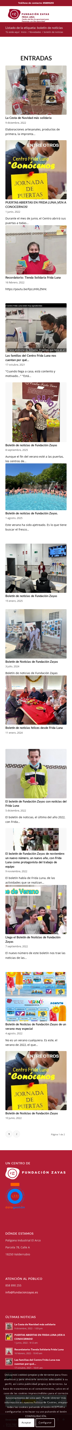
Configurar (45, 1422)
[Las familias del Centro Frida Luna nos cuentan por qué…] (36, 327)
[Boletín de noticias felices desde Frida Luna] (36, 700)
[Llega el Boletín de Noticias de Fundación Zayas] (36, 909)
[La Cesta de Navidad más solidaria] (36, 90)
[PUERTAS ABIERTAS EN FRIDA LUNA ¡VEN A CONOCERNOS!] (36, 169)
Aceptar (26, 1422)
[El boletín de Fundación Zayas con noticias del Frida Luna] (36, 773)
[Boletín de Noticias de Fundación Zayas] (36, 634)
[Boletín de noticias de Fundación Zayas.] (36, 486)
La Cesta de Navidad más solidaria (28, 117)
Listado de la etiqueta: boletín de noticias (34, 27)
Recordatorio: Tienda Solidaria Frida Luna (33, 277)
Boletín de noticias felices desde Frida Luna (34, 727)
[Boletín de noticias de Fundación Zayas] (36, 412)
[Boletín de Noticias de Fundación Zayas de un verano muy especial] (36, 996)
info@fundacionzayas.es (21, 1292)
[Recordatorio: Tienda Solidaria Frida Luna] (36, 249)
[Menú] (64, 14)
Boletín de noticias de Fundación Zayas (31, 445)
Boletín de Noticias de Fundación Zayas (31, 661)
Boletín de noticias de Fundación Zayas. (31, 513)
